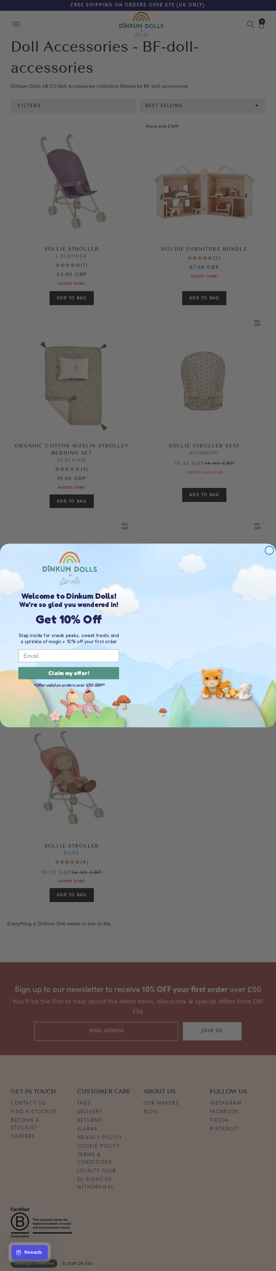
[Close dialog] (269, 550)
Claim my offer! (68, 673)
